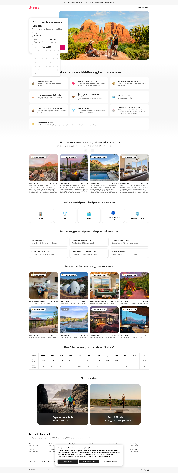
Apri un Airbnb (143, 8)
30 (57, 70)
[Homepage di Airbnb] (34, 8)
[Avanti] (92, 150)
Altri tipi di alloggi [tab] (54, 438)
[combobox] (49, 35)
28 (50, 70)
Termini (50, 470)
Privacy (44, 470)
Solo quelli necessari (89, 461)
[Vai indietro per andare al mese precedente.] (35, 47)
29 (53, 70)
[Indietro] (85, 150)
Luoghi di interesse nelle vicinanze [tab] (72, 438)
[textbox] (40, 42)
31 (35, 74)
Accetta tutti (68, 461)
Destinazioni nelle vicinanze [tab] (37, 438)
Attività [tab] (88, 438)
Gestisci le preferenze (110, 461)
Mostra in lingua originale (106, 2)
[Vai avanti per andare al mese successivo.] (57, 47)
